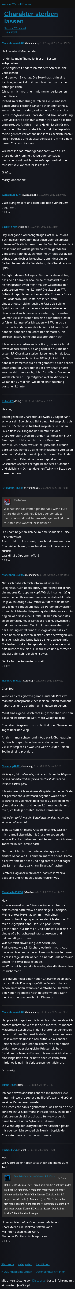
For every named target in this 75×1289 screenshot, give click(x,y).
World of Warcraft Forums (16, 4)
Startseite (7, 1264)
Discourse (39, 1280)
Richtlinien (43, 1264)
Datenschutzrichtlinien (51, 1272)
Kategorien (25, 1264)
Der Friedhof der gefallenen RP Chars (34, 1176)
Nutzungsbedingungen (16, 1272)
